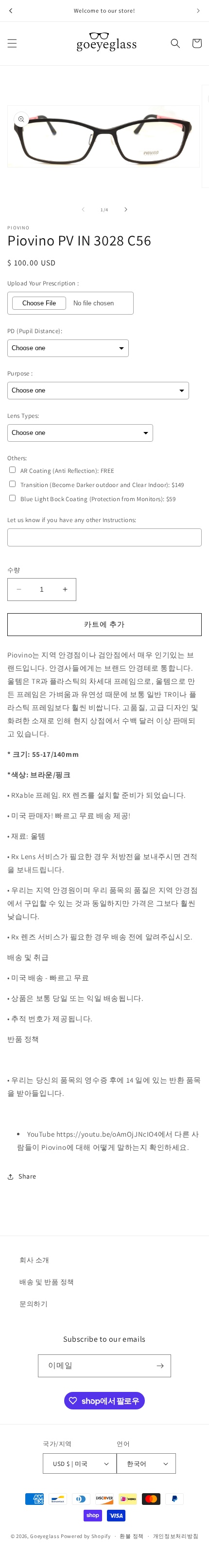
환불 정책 (132, 1536)
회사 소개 (34, 1260)
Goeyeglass (44, 1536)
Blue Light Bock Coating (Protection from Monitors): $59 (97, 499)
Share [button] (27, 1176)
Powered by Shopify (86, 1536)
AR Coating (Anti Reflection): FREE (67, 471)
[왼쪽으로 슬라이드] (83, 209)
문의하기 (33, 1303)
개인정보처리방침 (176, 1536)
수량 (13, 570)
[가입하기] (160, 1365)
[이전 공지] (10, 10)
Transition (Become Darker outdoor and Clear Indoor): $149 (102, 485)
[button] (12, 43)
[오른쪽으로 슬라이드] (126, 209)
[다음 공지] (198, 10)
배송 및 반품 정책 (46, 1281)
